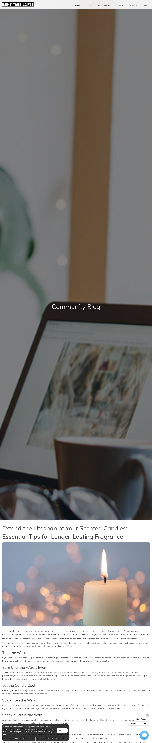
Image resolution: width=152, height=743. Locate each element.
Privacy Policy (52, 739)
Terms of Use (19, 739)
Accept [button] (62, 730)
